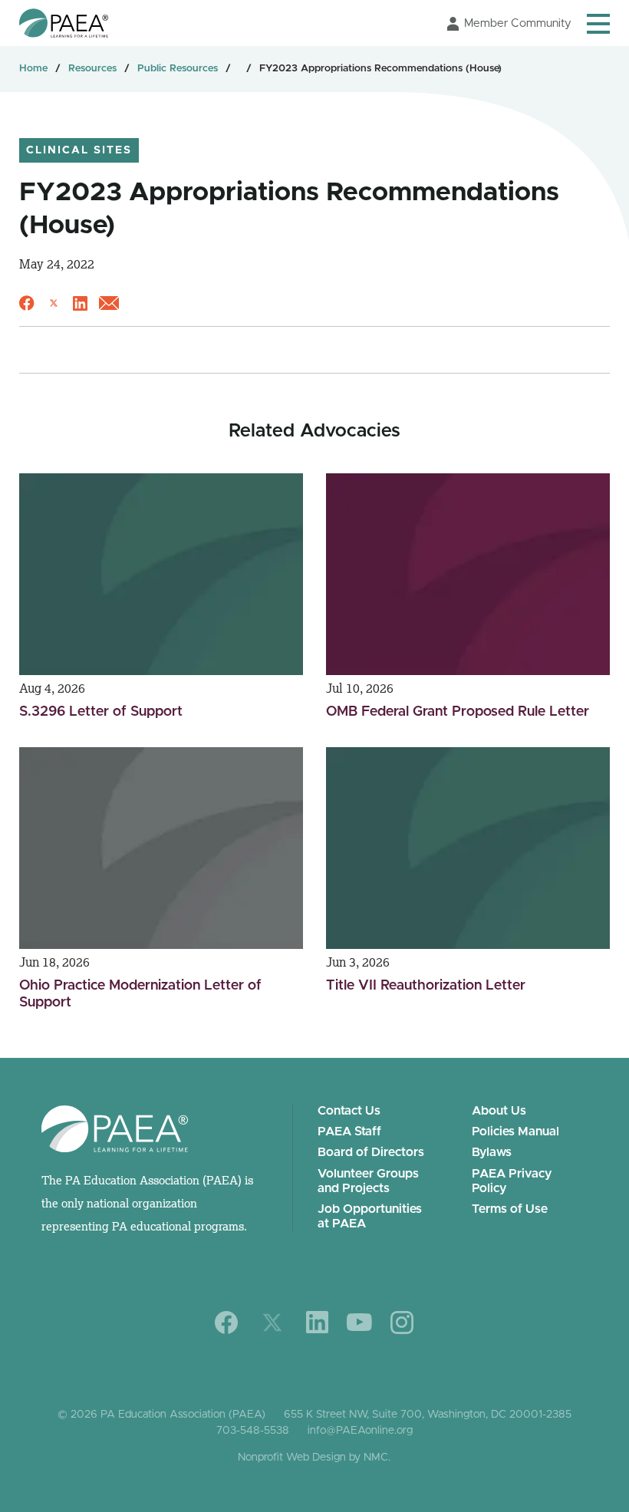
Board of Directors (371, 1152)
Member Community (517, 23)
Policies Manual (515, 1131)
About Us (499, 1111)
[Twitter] (272, 1322)
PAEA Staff (349, 1131)
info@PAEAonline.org (360, 1430)
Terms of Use (510, 1209)
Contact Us (349, 1111)
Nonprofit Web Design (292, 1457)
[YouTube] (359, 1322)
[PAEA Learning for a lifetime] (63, 23)
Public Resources (177, 69)
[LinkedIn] (317, 1322)
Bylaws (492, 1152)
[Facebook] (227, 1322)
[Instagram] (401, 1322)
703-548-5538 (252, 1430)
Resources (92, 69)
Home (33, 69)
